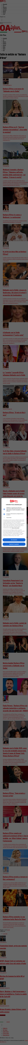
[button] (14, 518)
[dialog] (14, 522)
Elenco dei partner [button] (15, 528)
